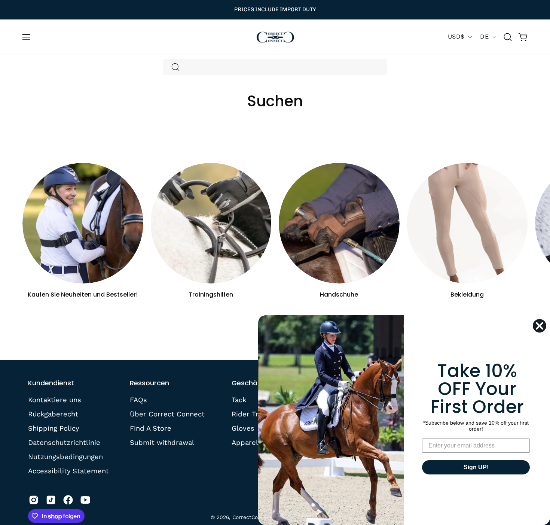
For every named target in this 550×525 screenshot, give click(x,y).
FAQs (138, 400)
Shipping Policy (53, 428)
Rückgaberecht (53, 414)
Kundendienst (51, 383)
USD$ (456, 36)
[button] (508, 37)
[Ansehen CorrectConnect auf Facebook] (68, 500)
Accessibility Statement (68, 470)
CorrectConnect (252, 517)
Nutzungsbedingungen (65, 456)
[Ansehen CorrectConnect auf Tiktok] (50, 500)
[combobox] (275, 67)
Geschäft (247, 383)
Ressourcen (149, 383)
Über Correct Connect (167, 414)
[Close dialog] (539, 325)
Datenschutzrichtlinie (64, 442)
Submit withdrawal (162, 442)
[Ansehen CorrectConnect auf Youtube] (85, 500)
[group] (275, 9)
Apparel (245, 442)
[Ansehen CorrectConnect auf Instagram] (33, 500)
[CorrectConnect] (275, 37)
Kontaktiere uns (54, 400)
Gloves (243, 428)
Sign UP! (476, 467)
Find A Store (150, 428)
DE (484, 36)
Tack (239, 400)
